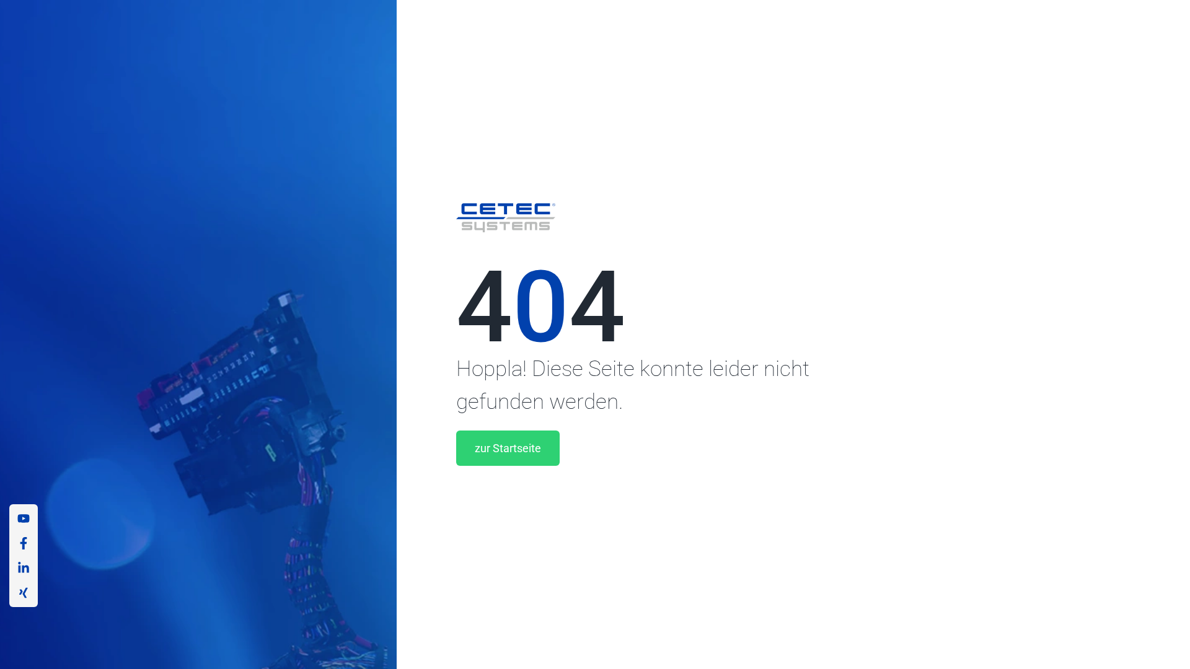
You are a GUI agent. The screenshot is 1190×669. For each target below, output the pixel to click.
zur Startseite (508, 448)
